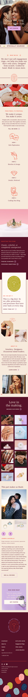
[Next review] (10, 534)
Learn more (13, 370)
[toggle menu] (26, 2)
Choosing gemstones (8, 264)
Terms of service (4, 668)
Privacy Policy (4, 670)
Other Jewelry (19, 647)
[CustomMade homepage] (4, 4)
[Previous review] (3, 534)
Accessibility (3, 672)
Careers (3, 647)
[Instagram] (2, 664)
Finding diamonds (7, 261)
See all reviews (9, 575)
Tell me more (12, 129)
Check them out (8, 309)
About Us (3, 644)
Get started (14, 28)
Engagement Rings (20, 644)
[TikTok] (4, 664)
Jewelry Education (20, 650)
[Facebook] (6, 664)
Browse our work (13, 409)
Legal (2, 650)
